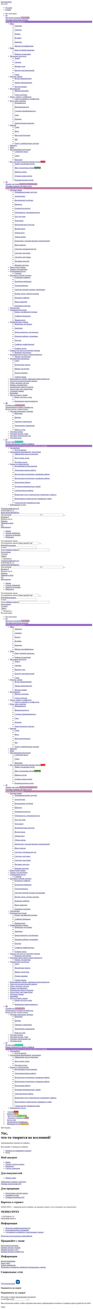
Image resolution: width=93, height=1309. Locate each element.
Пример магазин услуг (9, 1250)
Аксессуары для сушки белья (21, 389)
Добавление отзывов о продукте (13, 1182)
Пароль (4, 550)
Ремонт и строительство (19, 464)
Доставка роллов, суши (19, 434)
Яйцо (12, 147)
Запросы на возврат (13, 535)
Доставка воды (16, 438)
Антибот (4, 554)
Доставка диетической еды (20, 436)
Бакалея (13, 125)
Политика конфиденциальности (17, 1228)
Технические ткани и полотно (21, 387)
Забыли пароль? (13, 550)
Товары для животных (18, 385)
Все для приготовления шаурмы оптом (27, 162)
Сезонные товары (17, 391)
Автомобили (15, 448)
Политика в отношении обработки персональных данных (23, 1267)
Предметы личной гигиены (20, 275)
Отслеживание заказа (9, 543)
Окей (3, 1307)
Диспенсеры (15, 308)
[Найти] (64, 515)
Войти (3, 545)
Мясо (12, 24)
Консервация (15, 89)
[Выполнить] (40, 543)
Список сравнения (12, 533)
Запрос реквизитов (8, 1265)
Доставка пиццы (16, 432)
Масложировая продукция (20, 150)
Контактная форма (8, 1261)
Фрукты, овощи (16, 76)
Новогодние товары (18, 267)
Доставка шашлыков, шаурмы (21, 411)
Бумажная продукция (18, 310)
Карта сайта (5, 1263)
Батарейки (14, 393)
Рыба (12, 48)
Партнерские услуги (18, 505)
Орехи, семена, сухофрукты (20, 97)
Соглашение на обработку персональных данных (24, 1232)
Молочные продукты (18, 56)
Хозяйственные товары (19, 322)
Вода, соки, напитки (18, 101)
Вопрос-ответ (10, 1178)
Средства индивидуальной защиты (23, 381)
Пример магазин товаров (10, 1248)
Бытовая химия (16, 190)
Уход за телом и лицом (18, 395)
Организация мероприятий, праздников (25, 452)
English (8, 10)
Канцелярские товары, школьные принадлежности (29, 379)
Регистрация (11, 545)
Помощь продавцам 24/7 (14, 1197)
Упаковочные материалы (19, 359)
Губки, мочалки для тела (19, 383)
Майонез (13, 145)
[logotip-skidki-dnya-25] (10, 509)
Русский (8, 8)
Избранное (9, 537)
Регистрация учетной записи (16, 1193)
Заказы (8, 531)
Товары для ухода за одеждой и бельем (25, 350)
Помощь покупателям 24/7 (11, 1184)
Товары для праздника (18, 269)
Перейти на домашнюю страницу (18, 1151)
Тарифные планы (12, 1195)
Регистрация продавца (9, 1246)
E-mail (3, 547)
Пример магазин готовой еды (12, 1252)
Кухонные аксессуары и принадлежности (26, 354)
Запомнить (7, 559)
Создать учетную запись (14, 1164)
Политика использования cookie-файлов (16, 1236)
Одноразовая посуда (18, 271)
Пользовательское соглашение (17, 1230)
